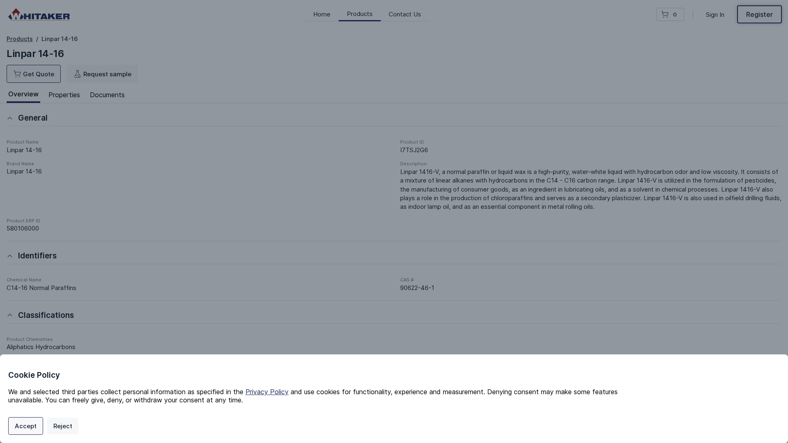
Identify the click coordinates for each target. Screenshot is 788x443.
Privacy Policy (267, 392)
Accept (26, 426)
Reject (62, 426)
